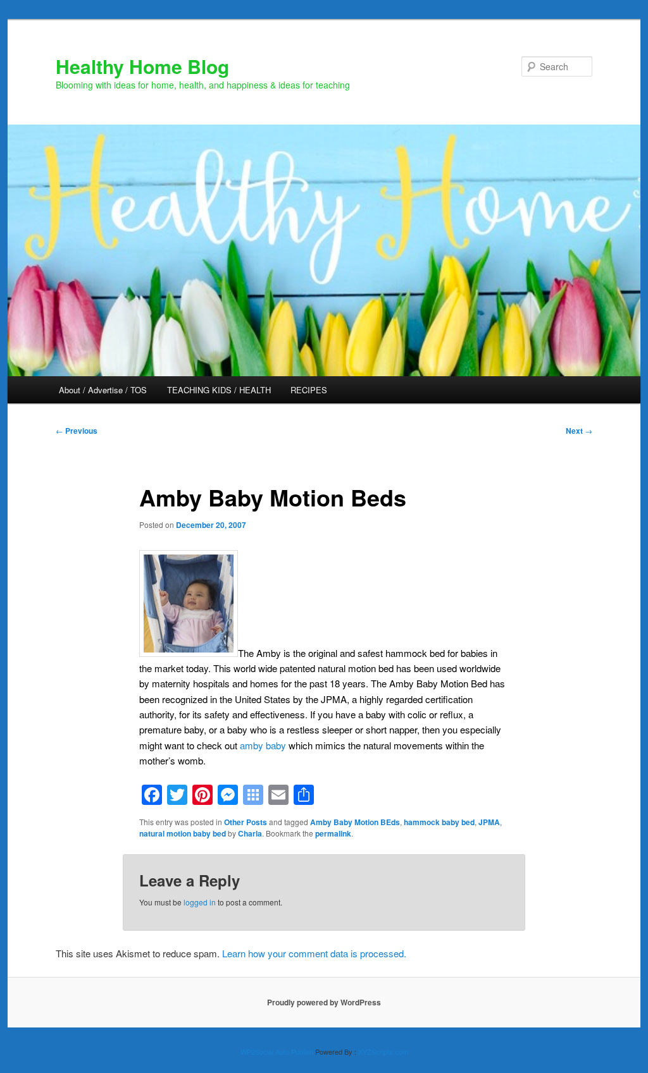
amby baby (263, 745)
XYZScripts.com (383, 1051)
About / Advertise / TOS (103, 390)
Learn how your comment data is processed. (314, 953)
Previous (76, 430)
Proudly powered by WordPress (324, 1002)
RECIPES (308, 390)
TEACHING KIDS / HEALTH (219, 390)
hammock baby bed (439, 822)
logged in (200, 902)
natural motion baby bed (182, 833)
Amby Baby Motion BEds (355, 822)
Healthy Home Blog (142, 66)
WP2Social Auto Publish (276, 1051)
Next (579, 430)
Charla (250, 833)
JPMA (489, 822)
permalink (333, 833)
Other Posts (245, 822)
